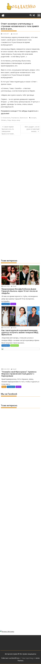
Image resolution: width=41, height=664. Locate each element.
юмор (18, 120)
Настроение (6, 118)
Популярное (15, 118)
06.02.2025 (6, 286)
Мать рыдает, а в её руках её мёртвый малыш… (32, 129)
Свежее (13, 304)
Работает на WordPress (10, 658)
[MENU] (38, 15)
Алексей (15, 34)
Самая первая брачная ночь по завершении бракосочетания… (8, 130)
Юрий (14, 286)
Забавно (3, 120)
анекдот (33, 118)
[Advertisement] (20, 160)
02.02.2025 (6, 369)
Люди (9, 120)
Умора (14, 120)
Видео (4, 387)
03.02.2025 (6, 328)
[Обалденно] (3, 15)
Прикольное (24, 118)
